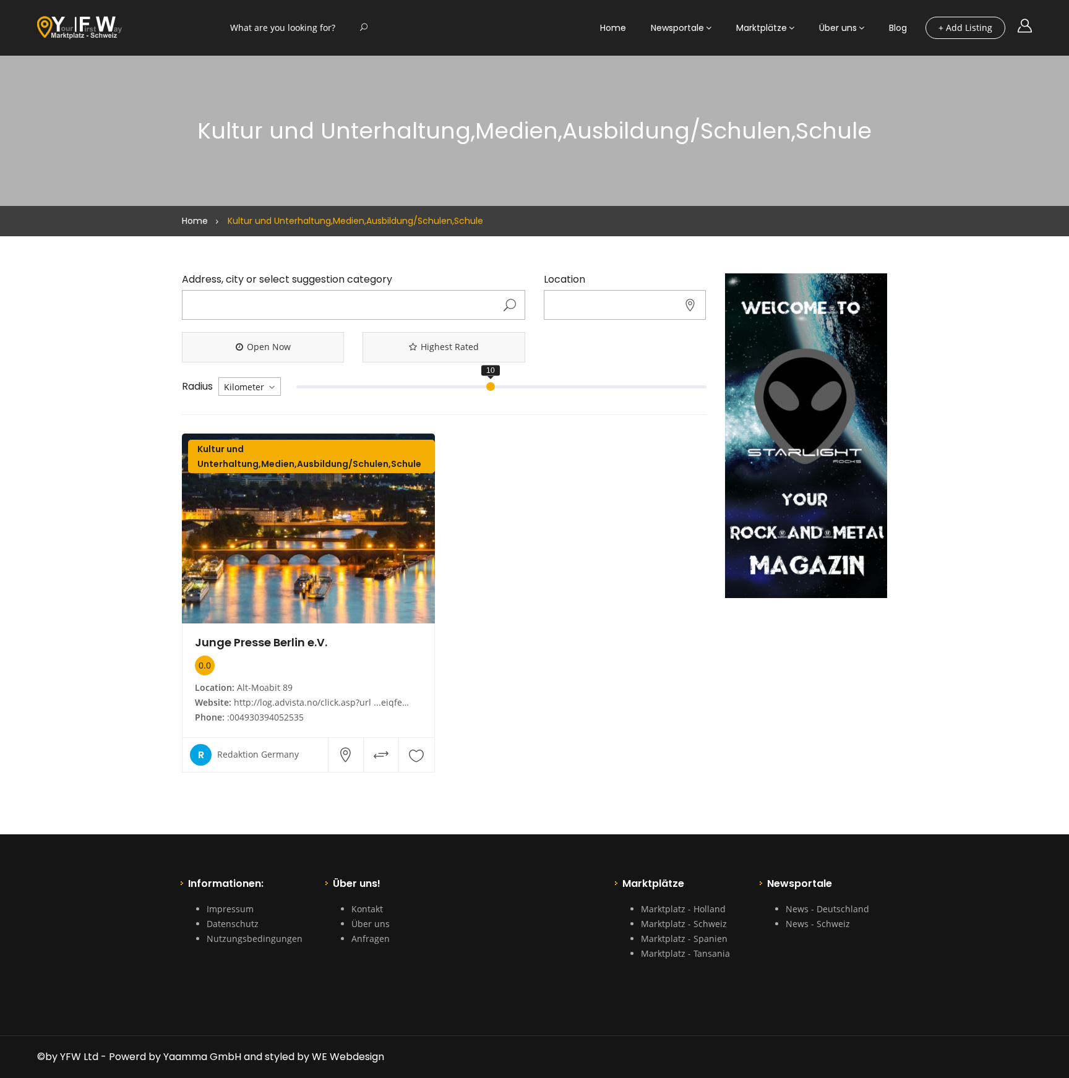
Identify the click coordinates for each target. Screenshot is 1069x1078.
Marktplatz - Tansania (685, 953)
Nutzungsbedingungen (255, 938)
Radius (197, 386)
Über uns (838, 28)
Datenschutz (233, 924)
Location (564, 279)
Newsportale (677, 28)
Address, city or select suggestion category (287, 279)
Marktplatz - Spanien (684, 938)
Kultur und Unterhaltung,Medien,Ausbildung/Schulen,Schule (309, 456)
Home (613, 28)
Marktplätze (761, 28)
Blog (898, 28)
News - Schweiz (818, 924)
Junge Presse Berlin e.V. (261, 642)
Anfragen (370, 938)
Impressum (230, 909)
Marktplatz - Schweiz (684, 924)
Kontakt (367, 909)
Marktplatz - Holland (683, 909)
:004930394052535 (265, 717)
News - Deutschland (827, 909)
